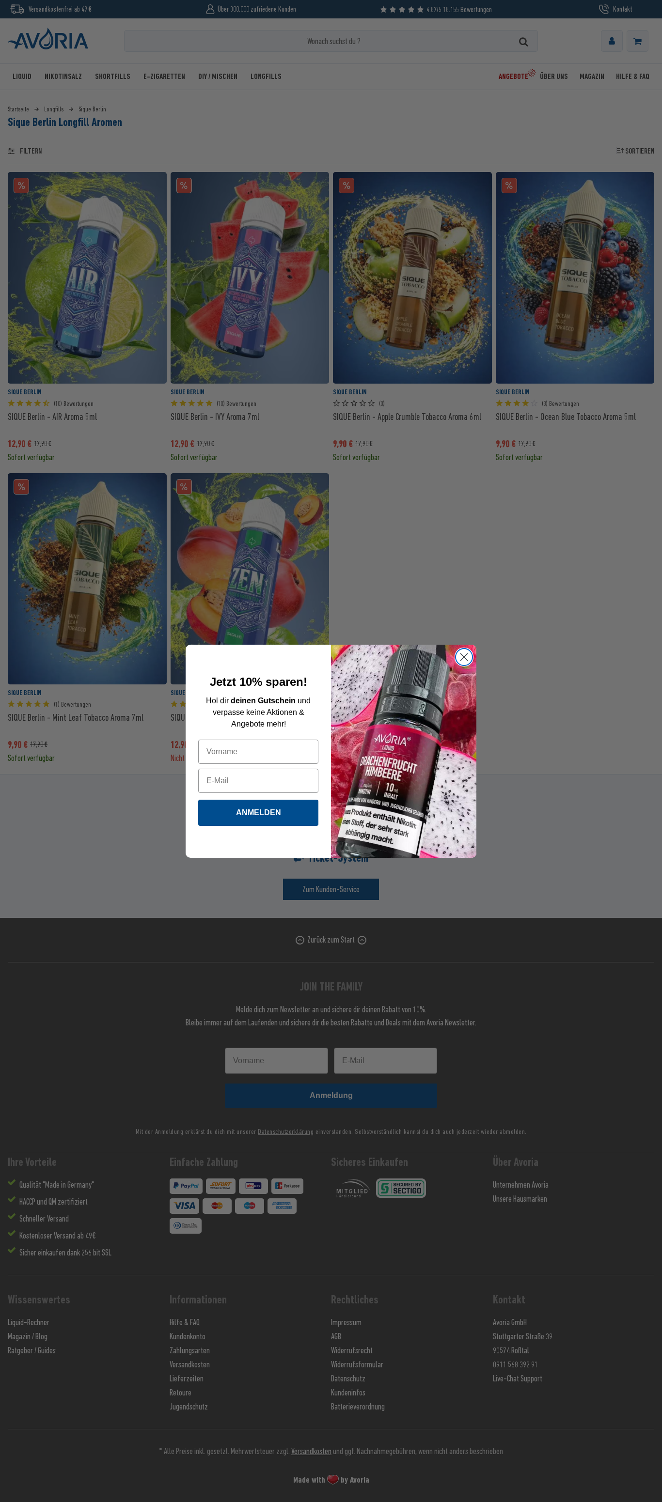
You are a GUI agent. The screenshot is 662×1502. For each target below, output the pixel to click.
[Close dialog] (464, 657)
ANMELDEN (258, 812)
